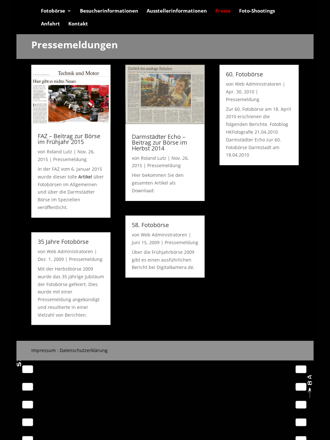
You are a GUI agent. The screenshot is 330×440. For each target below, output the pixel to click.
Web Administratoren (70, 251)
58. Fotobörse (150, 225)
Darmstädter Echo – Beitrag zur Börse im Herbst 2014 (159, 142)
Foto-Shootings (257, 11)
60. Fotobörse (244, 74)
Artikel (85, 177)
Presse (223, 11)
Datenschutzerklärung (84, 350)
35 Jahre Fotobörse (63, 241)
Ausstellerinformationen (177, 11)
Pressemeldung (70, 159)
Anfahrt (50, 24)
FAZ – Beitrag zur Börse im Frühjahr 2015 (69, 139)
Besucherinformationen (109, 11)
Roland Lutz (59, 151)
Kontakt (78, 24)
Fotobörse (53, 11)
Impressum (43, 350)
